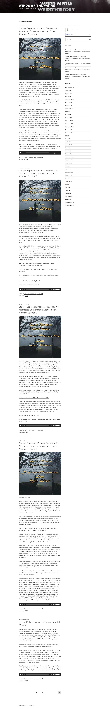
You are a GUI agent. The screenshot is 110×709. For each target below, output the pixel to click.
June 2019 (68, 148)
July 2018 (67, 166)
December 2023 (69, 99)
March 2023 (68, 102)
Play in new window (30, 157)
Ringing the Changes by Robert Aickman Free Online (34, 398)
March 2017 (68, 193)
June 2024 (68, 96)
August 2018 (68, 163)
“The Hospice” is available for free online (30, 263)
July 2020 (67, 136)
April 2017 (67, 190)
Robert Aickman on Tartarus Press (29, 415)
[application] (40, 153)
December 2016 (69, 202)
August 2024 (68, 93)
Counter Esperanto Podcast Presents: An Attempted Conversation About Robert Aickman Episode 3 (38, 173)
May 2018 (67, 169)
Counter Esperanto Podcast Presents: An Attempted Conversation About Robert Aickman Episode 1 (38, 446)
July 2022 (67, 111)
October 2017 (68, 175)
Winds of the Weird (37, 5)
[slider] (57, 152)
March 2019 (68, 151)
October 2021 (68, 129)
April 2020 (68, 142)
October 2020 (69, 133)
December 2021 (69, 123)
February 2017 (69, 196)
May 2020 (68, 139)
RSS (26, 159)
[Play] (21, 153)
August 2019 (68, 145)
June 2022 (68, 114)
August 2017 (68, 181)
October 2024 (69, 90)
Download (39, 157)
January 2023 (68, 105)
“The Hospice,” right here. (38, 530)
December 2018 (69, 157)
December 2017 (69, 172)
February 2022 (69, 120)
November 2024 (69, 87)
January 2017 (68, 199)
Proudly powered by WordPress (26, 705)
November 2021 (69, 127)
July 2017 (67, 184)
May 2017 (67, 187)
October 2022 (68, 108)
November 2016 (69, 205)
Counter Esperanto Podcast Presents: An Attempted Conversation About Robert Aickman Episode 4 (38, 31)
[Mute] (54, 153)
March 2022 (68, 117)
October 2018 (68, 160)
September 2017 (69, 178)
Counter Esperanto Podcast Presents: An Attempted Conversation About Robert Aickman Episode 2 (38, 310)
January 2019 (68, 154)
